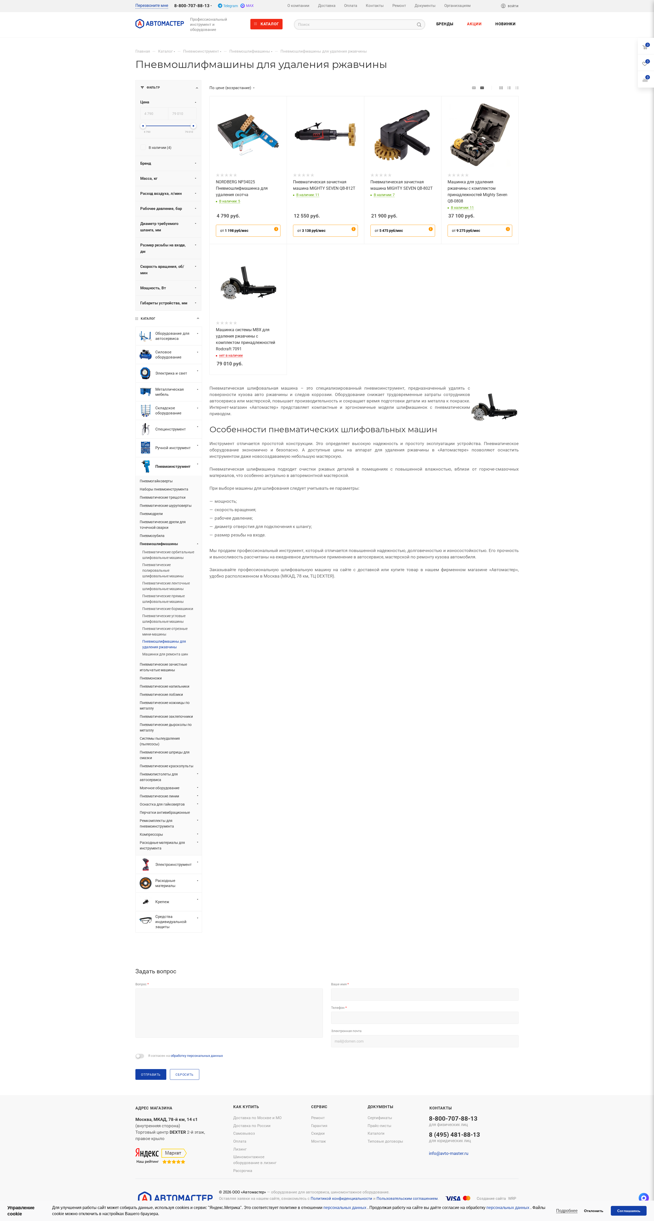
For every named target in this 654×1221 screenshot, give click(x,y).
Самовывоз (244, 1133)
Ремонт (318, 1118)
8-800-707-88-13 (191, 5)
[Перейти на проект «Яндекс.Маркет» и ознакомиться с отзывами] (161, 1156)
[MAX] (644, 1198)
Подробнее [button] (567, 1210)
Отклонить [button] (593, 1211)
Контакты (440, 1108)
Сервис (319, 1107)
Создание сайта (491, 1198)
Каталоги (376, 1133)
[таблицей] (516, 87)
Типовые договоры (385, 1141)
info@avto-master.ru (448, 1153)
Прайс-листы (379, 1125)
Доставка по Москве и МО (257, 1118)
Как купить (246, 1107)
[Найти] (419, 24)
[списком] (509, 87)
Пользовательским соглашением (407, 1198)
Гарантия (319, 1125)
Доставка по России (252, 1125)
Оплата (239, 1141)
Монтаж (318, 1141)
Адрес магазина (153, 1108)
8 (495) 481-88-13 (454, 1137)
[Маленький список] (473, 87)
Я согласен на (185, 1056)
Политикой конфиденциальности (341, 1198)
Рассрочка (242, 1170)
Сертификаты (380, 1118)
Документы (380, 1107)
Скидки (318, 1133)
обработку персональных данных (197, 1056)
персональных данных (345, 1207)
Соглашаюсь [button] (628, 1211)
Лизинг (240, 1149)
